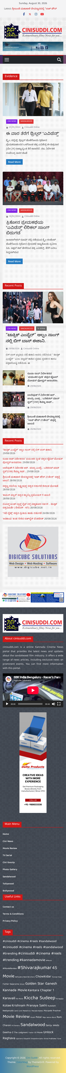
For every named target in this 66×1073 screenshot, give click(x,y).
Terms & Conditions (13, 914)
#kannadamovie (32, 960)
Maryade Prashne (52, 1011)
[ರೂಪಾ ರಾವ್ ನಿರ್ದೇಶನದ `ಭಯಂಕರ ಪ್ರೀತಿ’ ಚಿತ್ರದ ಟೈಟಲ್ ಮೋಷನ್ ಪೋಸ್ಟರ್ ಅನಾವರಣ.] (14, 380)
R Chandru (16, 1025)
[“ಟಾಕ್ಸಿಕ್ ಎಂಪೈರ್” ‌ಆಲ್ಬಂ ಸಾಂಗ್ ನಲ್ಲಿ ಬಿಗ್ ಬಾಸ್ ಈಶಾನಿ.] (33, 307)
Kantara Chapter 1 (41, 990)
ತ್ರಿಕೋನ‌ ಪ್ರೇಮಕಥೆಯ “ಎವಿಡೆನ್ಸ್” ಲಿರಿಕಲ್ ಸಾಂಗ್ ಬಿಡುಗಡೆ (27, 228)
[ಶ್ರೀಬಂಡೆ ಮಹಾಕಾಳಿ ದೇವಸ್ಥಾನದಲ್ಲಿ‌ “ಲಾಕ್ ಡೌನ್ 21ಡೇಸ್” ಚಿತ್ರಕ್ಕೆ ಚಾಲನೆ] (14, 423)
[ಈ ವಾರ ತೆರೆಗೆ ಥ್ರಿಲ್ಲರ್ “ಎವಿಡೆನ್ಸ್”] (33, 99)
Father (6, 984)
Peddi (32, 1017)
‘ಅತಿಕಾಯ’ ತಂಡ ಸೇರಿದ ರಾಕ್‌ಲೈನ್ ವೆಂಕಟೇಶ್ (23, 518)
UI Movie (38, 1033)
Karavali (9, 998)
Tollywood (8, 884)
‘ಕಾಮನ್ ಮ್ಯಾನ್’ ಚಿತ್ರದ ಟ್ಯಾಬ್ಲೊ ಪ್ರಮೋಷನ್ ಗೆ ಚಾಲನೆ (26, 495)
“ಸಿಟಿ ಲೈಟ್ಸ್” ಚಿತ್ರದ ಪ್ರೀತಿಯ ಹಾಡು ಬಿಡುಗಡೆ (22, 513)
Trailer (31, 1032)
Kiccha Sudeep (39, 998)
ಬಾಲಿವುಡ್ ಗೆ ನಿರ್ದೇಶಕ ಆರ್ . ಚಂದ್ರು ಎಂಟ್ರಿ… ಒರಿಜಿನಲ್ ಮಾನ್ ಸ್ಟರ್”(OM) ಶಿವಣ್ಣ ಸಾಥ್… (33, 11)
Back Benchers (29, 977)
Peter (39, 1017)
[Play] (7, 704)
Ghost (22, 984)
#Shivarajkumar (34, 968)
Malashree (27, 1010)
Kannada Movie (15, 990)
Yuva (59, 1038)
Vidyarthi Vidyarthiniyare (33, 1038)
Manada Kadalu (37, 1010)
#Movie (49, 960)
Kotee (7, 1006)
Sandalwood (26, 121)
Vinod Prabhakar (50, 1038)
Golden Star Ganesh (41, 984)
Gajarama (14, 984)
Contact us (8, 907)
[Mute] (53, 704)
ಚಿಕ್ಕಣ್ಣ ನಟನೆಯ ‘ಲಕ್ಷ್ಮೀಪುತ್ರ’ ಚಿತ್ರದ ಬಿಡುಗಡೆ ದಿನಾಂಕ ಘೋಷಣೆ (30, 485)
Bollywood (8, 891)
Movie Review (10, 848)
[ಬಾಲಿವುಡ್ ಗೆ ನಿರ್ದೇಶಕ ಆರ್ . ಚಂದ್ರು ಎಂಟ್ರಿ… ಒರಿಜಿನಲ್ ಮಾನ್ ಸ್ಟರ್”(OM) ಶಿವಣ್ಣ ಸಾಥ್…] (14, 401)
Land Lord (18, 1010)
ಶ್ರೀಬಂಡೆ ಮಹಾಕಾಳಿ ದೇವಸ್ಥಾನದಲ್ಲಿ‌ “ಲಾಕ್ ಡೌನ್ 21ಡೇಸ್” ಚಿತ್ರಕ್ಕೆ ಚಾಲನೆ (43, 421)
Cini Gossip (9, 863)
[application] (33, 690)
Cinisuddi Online (32, 127)
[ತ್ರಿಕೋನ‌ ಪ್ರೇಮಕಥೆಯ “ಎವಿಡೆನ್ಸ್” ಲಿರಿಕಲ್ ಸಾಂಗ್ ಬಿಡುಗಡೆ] (33, 188)
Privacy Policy (10, 921)
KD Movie (19, 998)
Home (6, 834)
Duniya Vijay (57, 977)
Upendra (19, 1038)
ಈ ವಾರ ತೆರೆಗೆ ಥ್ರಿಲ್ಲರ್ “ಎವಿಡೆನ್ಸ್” (32, 133)
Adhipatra (19, 977)
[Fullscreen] (59, 704)
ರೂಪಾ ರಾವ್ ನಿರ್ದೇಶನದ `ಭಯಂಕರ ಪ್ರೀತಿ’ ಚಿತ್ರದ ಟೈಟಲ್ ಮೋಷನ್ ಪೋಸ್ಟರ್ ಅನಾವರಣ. (42, 377)
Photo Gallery (10, 870)
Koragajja (59, 998)
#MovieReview (10, 969)
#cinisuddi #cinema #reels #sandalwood (30, 941)
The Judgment (21, 1033)
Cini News (11, 121)
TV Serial (41, 328)
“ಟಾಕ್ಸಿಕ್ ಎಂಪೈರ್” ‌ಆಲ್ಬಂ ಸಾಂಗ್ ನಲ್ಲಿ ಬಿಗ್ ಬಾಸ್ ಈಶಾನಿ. (32, 338)
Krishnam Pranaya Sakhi (29, 1006)
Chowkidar (43, 977)
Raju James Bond (49, 1017)
